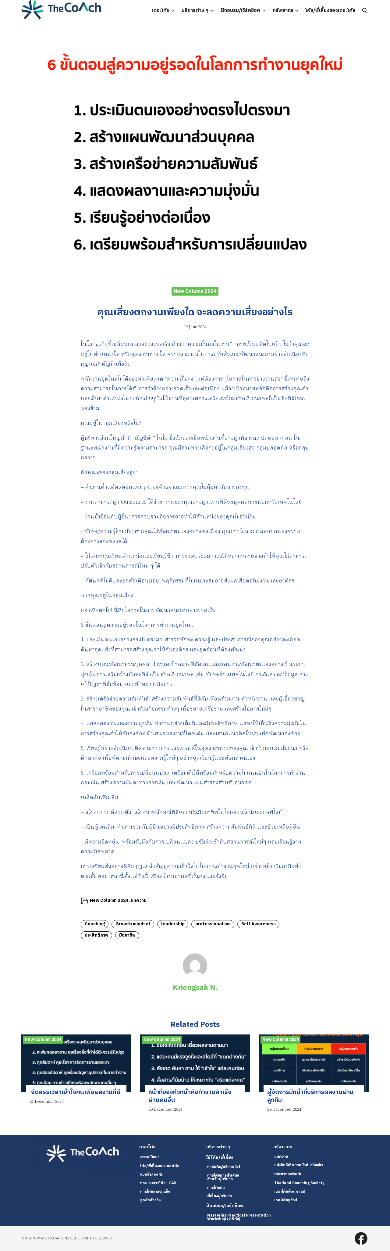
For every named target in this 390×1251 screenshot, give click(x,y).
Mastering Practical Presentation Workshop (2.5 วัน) (239, 1217)
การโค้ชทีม (216, 1188)
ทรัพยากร (283, 10)
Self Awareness (258, 924)
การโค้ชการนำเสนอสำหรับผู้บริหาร (223, 1177)
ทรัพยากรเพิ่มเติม (288, 1174)
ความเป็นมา (150, 1157)
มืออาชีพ (127, 935)
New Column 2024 (195, 291)
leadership (173, 924)
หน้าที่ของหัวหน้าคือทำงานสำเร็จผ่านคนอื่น (190, 1096)
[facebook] (361, 1238)
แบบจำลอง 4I (151, 1175)
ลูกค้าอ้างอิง (150, 1200)
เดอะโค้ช (160, 10)
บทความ (139, 900)
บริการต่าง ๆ (195, 10)
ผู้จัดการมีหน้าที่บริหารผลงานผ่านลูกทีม (310, 1096)
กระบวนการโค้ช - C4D (158, 1183)
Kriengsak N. (195, 988)
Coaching (95, 924)
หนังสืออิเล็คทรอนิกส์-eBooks (298, 1165)
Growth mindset (133, 924)
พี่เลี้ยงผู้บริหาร (219, 1196)
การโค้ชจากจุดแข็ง (155, 1192)
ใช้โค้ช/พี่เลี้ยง (219, 1157)
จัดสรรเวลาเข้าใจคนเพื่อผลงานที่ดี (75, 1092)
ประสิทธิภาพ (96, 935)
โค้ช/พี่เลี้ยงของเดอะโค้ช (330, 10)
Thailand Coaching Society (299, 1183)
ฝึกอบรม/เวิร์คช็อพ (241, 10)
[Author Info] (195, 976)
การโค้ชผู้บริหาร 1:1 (223, 1167)
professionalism (213, 924)
